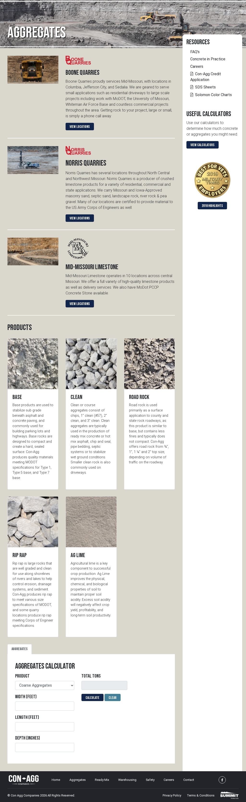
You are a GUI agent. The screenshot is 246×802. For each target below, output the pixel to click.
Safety (150, 780)
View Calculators (203, 145)
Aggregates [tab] (20, 649)
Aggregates (77, 780)
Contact (188, 780)
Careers (196, 66)
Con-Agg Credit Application (205, 77)
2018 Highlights (212, 206)
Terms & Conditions (201, 795)
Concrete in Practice (207, 59)
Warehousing (127, 780)
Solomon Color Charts (213, 95)
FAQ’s (195, 52)
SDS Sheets (205, 87)
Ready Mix (102, 780)
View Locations (80, 126)
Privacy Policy (172, 795)
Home (56, 780)
